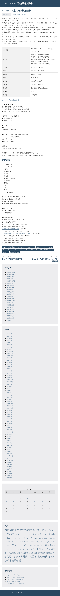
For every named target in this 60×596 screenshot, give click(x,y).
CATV (14, 247)
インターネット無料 (45, 534)
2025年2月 (9, 373)
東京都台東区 (10, 283)
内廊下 (19, 552)
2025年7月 (9, 362)
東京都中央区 (10, 274)
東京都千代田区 (11, 281)
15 (42, 502)
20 (28, 505)
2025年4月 (9, 368)
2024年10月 (10, 382)
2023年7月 (9, 414)
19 (20, 505)
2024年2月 (10, 399)
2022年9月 (9, 436)
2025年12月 (10, 351)
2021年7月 (9, 467)
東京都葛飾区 (10, 316)
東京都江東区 (10, 302)
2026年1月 (9, 349)
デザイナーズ (23, 249)
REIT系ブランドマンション (28, 247)
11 (13, 502)
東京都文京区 (10, 292)
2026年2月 (9, 347)
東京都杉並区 (10, 296)
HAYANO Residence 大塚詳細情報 (16, 583)
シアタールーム (40, 542)
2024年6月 (9, 390)
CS (18, 247)
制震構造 (33, 553)
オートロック (15, 249)
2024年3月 (9, 397)
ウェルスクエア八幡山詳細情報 (15, 577)
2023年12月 (10, 403)
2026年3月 (9, 345)
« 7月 (6, 516)
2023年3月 (9, 423)
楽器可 (42, 556)
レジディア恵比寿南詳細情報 (10, 100)
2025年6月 (9, 364)
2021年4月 (9, 473)
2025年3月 (9, 371)
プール (30, 549)
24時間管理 (6, 247)
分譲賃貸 (26, 552)
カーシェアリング (45, 538)
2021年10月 (10, 460)
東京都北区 (10, 279)
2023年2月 (9, 425)
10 (6, 502)
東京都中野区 (10, 276)
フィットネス (24, 549)
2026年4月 (9, 342)
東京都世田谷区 (11, 272)
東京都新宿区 (10, 294)
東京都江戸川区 (11, 300)
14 (35, 502)
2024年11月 (10, 379)
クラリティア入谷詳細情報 (14, 575)
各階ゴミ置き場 (41, 553)
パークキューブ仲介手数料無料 (17, 3)
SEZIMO (24, 14)
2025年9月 (9, 358)
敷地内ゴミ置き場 (48, 249)
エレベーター (6, 249)
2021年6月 (9, 469)
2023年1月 (9, 427)
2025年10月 (10, 355)
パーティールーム (13, 549)
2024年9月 (9, 384)
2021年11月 (10, 458)
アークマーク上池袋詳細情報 (15, 579)
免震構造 (13, 553)
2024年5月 (9, 392)
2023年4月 (9, 421)
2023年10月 (10, 408)
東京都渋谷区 (6, 14)
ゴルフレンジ (32, 542)
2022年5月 (9, 445)
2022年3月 (9, 449)
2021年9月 (9, 462)
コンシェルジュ (23, 542)
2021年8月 (9, 464)
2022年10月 (10, 434)
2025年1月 (9, 375)
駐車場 (12, 252)
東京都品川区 (10, 285)
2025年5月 (9, 366)
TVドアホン (39, 247)
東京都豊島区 (10, 318)
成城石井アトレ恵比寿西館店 (10, 229)
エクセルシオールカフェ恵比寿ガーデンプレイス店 (17, 233)
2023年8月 (9, 412)
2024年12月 (10, 377)
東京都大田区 (10, 289)
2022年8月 (9, 438)
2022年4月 (10, 447)
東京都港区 (10, 307)
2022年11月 (10, 432)
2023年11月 (10, 406)
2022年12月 (10, 430)
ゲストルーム (12, 542)
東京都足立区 (10, 320)
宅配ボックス (38, 249)
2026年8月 (9, 334)
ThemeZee (20, 593)
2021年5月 (9, 471)
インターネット (48, 247)
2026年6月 (9, 338)
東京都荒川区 (10, 313)
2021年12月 (10, 456)
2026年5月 (9, 340)
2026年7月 (9, 336)
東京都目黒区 (10, 309)
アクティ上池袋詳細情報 (13, 581)
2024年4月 (10, 395)
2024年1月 (9, 401)
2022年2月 (10, 451)
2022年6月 (9, 443)
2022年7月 (9, 440)
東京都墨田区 (10, 287)
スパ (46, 542)
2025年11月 (10, 353)
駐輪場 (17, 252)
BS (11, 247)
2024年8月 (9, 386)
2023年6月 (9, 416)
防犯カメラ (6, 252)
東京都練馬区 (10, 311)
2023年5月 (9, 419)
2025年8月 (9, 360)
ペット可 (31, 249)
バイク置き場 (45, 545)
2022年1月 (9, 453)
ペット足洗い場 (47, 549)
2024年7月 (9, 388)
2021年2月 (9, 477)
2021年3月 (9, 475)
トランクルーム (32, 545)
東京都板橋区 (10, 298)
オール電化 (36, 538)
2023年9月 (9, 410)
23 (49, 505)
